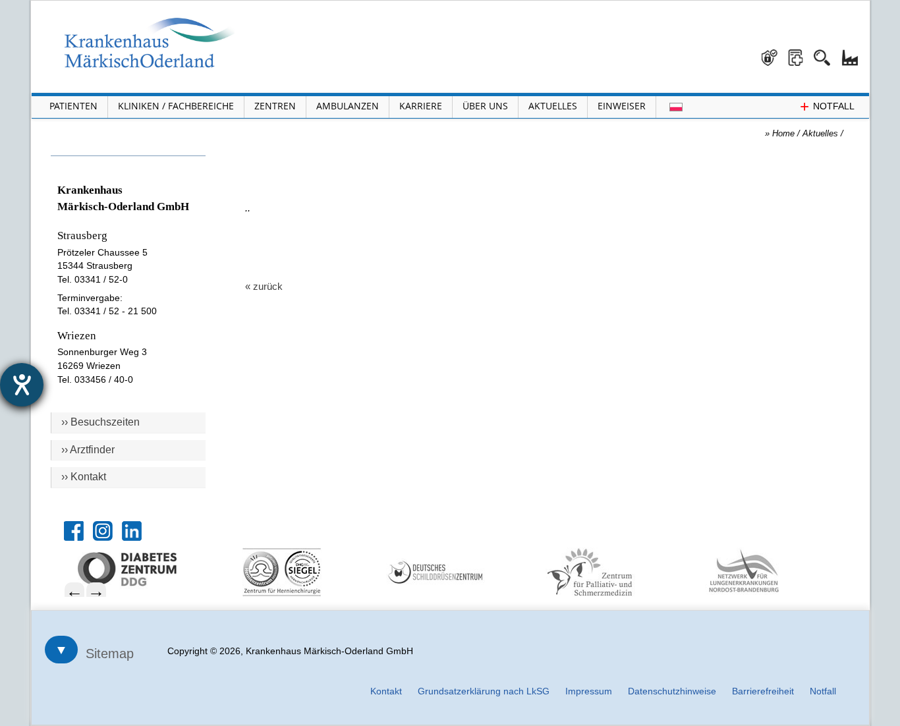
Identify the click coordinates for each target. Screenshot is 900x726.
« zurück (264, 286)
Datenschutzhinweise (672, 691)
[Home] (149, 43)
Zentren (275, 105)
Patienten (73, 105)
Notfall (823, 691)
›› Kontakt (83, 476)
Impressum (588, 691)
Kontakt (386, 691)
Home (783, 133)
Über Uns (485, 105)
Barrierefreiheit (763, 691)
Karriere (420, 105)
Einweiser (622, 105)
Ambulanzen (347, 105)
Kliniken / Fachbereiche (176, 105)
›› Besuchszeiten (100, 422)
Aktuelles (552, 105)
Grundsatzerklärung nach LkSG (483, 691)
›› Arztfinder (88, 449)
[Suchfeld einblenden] (827, 53)
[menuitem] (148, 569)
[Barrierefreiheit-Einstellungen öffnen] (21, 384)
